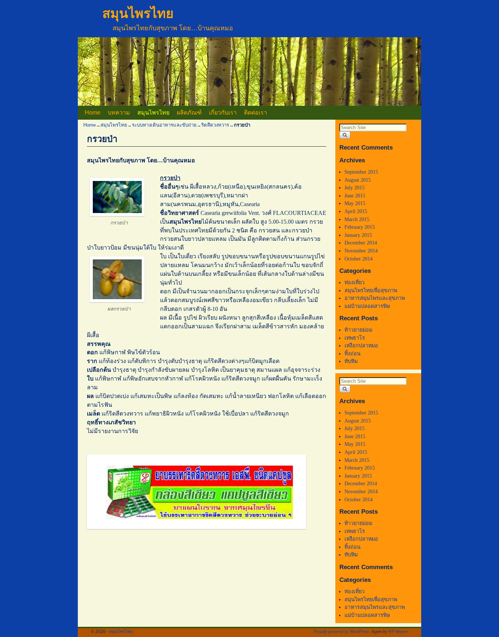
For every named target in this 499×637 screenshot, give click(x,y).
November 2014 (361, 251)
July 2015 (354, 187)
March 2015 (356, 219)
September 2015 (361, 172)
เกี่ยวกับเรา (223, 112)
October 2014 (358, 259)
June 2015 (354, 195)
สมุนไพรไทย (138, 13)
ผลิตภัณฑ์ (189, 112)
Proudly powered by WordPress (341, 631)
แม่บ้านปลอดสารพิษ (367, 306)
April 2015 (355, 211)
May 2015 (354, 203)
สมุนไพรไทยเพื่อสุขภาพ (370, 290)
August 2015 (357, 180)
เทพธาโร (354, 338)
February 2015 (359, 227)
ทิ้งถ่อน (352, 353)
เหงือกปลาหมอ (361, 345)
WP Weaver (398, 631)
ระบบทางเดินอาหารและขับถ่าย (164, 125)
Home (92, 112)
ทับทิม (351, 361)
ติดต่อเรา (255, 112)
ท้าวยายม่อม (358, 330)
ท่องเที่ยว (354, 282)
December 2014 (360, 243)
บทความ (119, 112)
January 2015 (358, 235)
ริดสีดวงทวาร (215, 125)
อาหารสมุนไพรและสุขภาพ (374, 298)
